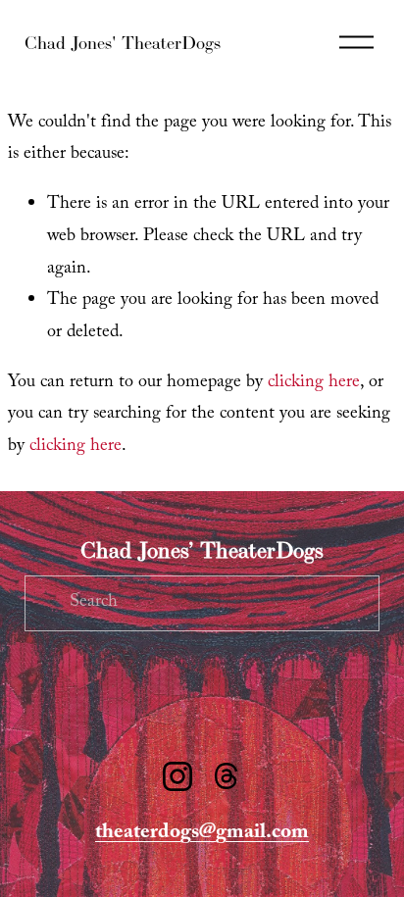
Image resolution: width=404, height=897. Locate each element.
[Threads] (226, 776)
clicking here (314, 384)
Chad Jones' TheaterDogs (123, 42)
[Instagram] (177, 776)
